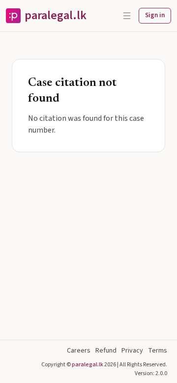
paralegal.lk (87, 364)
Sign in (155, 15)
